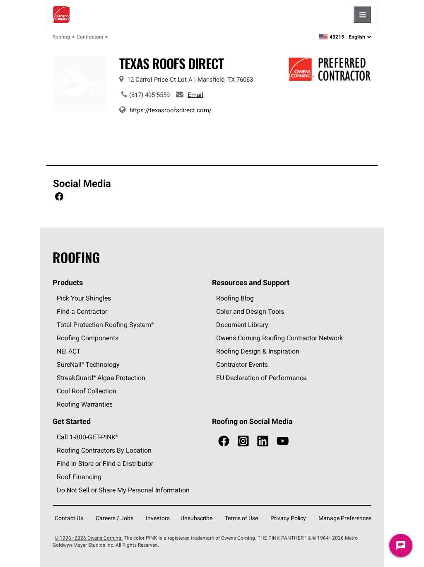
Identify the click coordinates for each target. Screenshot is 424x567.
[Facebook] (59, 197)
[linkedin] (262, 441)
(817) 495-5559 (149, 95)
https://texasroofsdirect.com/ (171, 110)
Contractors (90, 37)
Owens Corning (61, 14)
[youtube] (282, 441)
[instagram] (243, 441)
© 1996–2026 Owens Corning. (89, 538)
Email (195, 95)
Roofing (61, 37)
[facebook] (224, 441)
